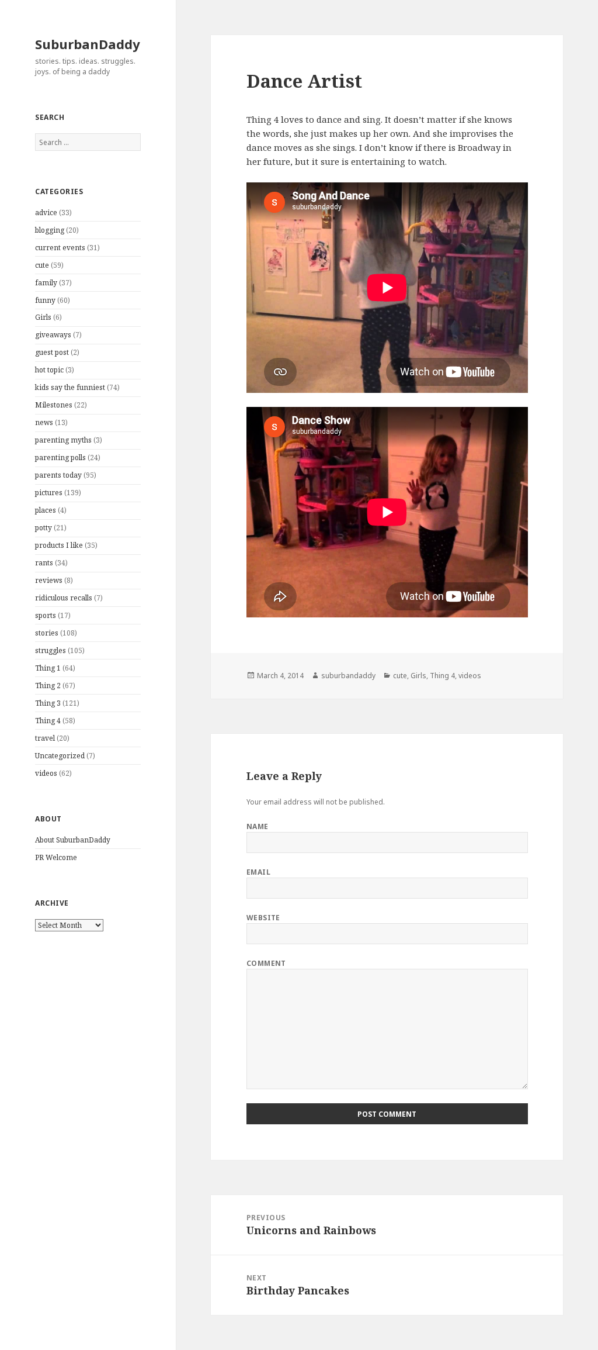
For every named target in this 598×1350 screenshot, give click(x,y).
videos (46, 773)
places (45, 510)
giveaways (53, 335)
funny (45, 300)
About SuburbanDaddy (72, 840)
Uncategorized (60, 756)
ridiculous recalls (63, 598)
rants (44, 563)
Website (263, 918)
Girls (43, 317)
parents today (58, 475)
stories (46, 633)
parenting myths (63, 440)
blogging (49, 230)
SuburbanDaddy (87, 44)
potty (43, 528)
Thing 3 (48, 703)
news (44, 422)
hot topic (49, 370)
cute (42, 265)
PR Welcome (56, 857)
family (46, 283)
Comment (266, 963)
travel (45, 738)
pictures (48, 493)
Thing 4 (48, 721)
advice (46, 212)
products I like (59, 545)
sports (45, 615)
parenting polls (60, 457)
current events (60, 248)
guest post (52, 352)
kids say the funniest (70, 387)
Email (258, 872)
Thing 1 (48, 668)
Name (257, 826)
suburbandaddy (348, 676)
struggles (50, 650)
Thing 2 (48, 685)
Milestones (53, 405)
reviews (48, 580)
